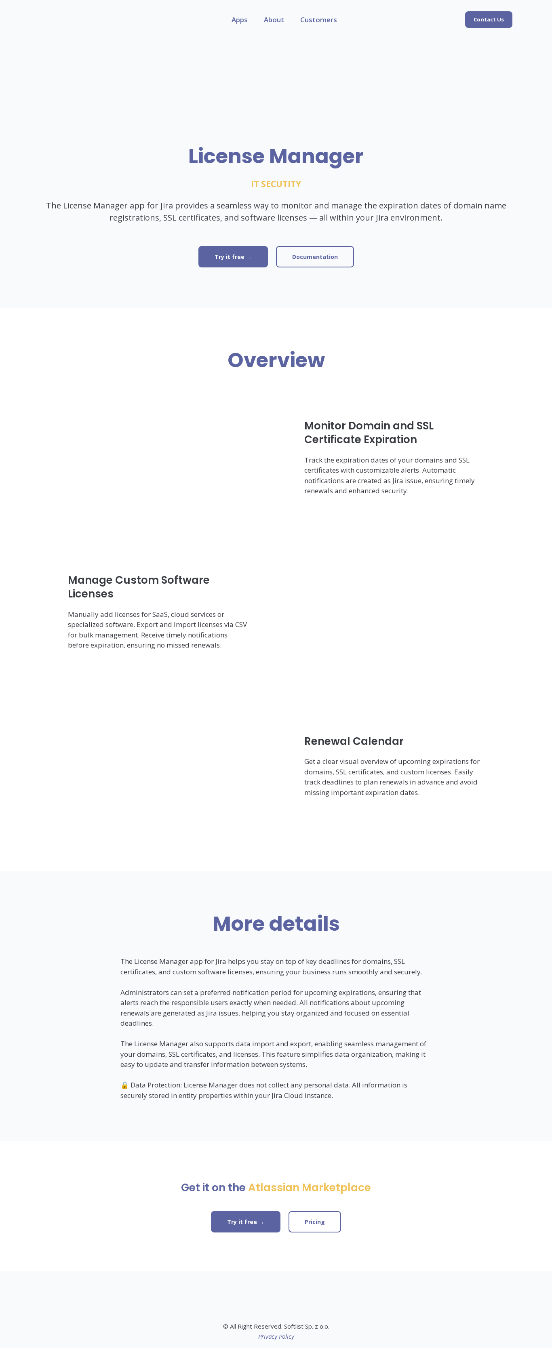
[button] (488, 19)
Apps (240, 19)
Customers (318, 19)
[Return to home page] (58, 19)
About (274, 19)
